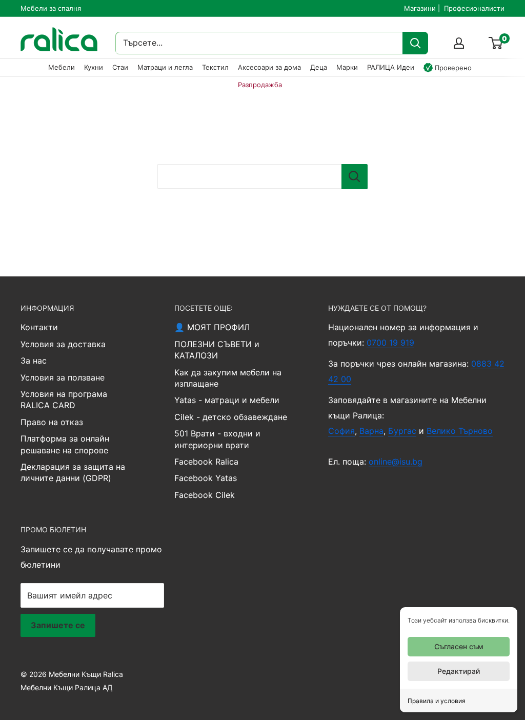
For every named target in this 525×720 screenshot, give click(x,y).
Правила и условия (437, 701)
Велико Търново (460, 431)
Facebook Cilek (204, 495)
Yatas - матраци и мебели (226, 400)
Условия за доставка (63, 344)
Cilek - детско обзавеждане (230, 417)
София (341, 431)
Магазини (420, 8)
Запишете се (58, 625)
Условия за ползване (63, 377)
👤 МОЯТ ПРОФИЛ (212, 327)
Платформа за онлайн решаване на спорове (65, 444)
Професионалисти (474, 8)
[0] (496, 43)
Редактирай (458, 671)
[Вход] (459, 43)
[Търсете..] (415, 43)
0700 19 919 (390, 342)
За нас (34, 360)
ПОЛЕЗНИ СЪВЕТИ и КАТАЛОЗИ (216, 350)
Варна (371, 431)
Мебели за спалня (51, 8)
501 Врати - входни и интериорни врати (217, 439)
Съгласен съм (458, 646)
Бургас (402, 431)
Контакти (39, 327)
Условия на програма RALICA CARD (64, 399)
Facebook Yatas (205, 478)
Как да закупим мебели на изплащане (227, 378)
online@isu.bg (395, 461)
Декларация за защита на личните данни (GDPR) (73, 472)
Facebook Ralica (206, 461)
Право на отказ (52, 422)
